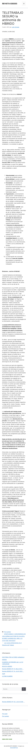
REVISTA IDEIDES (9, 4)
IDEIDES (4, 659)
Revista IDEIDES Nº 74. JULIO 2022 (13, 671)
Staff (3, 673)
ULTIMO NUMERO (7, 676)
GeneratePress (14, 747)
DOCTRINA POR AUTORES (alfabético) (13, 657)
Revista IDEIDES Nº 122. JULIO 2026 (13, 701)
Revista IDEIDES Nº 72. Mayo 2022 (13, 669)
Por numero (7, 632)
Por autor (4, 713)
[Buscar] (24, 689)
